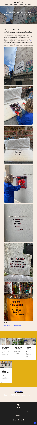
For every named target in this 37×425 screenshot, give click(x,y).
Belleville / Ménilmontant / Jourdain (17, 12)
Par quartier (21, 4)
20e (6, 12)
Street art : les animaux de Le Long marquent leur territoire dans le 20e (12, 325)
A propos (23, 411)
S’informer (6, 4)
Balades (10, 12)
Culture (25, 12)
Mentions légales (27, 411)
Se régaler (11, 4)
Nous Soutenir (30, 4)
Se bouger (15, 4)
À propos (25, 4)
